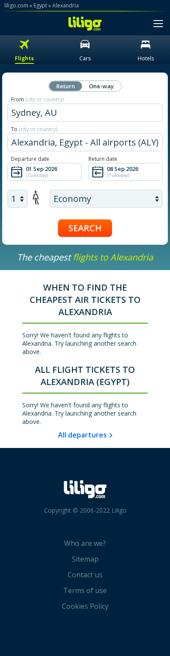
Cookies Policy (85, 606)
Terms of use (85, 590)
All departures (82, 435)
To (34, 129)
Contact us (85, 575)
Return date (102, 159)
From (37, 99)
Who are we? (85, 543)
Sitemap (85, 559)
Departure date (30, 159)
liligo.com (16, 5)
